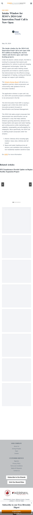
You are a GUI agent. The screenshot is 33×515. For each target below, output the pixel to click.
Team (16, 451)
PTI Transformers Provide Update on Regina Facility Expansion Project (16, 170)
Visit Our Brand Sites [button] (16, 482)
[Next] (30, 184)
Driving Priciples (16, 448)
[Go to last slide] (2, 184)
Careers (16, 453)
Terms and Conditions (16, 466)
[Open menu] (31, 3)
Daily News (5, 10)
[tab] (13, 202)
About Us (16, 446)
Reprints (16, 461)
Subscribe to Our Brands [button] (16, 477)
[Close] (31, 503)
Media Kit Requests (16, 468)
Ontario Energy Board (12, 82)
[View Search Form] (2, 3)
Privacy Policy (16, 463)
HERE (6, 154)
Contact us (17, 470)
